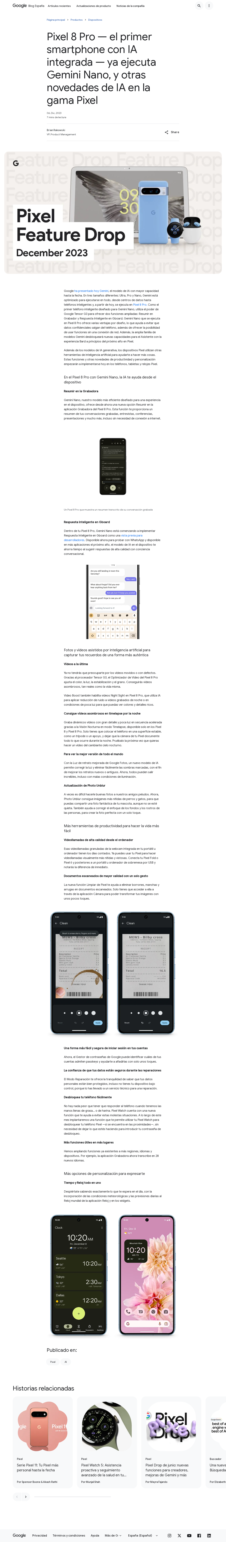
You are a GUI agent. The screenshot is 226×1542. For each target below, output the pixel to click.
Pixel (52, 1361)
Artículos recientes (59, 6)
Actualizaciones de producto (93, 6)
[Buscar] (199, 5)
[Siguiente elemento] (26, 1497)
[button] (171, 132)
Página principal (56, 19)
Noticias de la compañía (130, 6)
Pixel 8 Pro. (140, 305)
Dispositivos (95, 19)
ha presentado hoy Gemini (91, 291)
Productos (77, 19)
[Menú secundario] (209, 5)
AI (66, 1361)
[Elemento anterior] (17, 1497)
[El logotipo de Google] (19, 1536)
